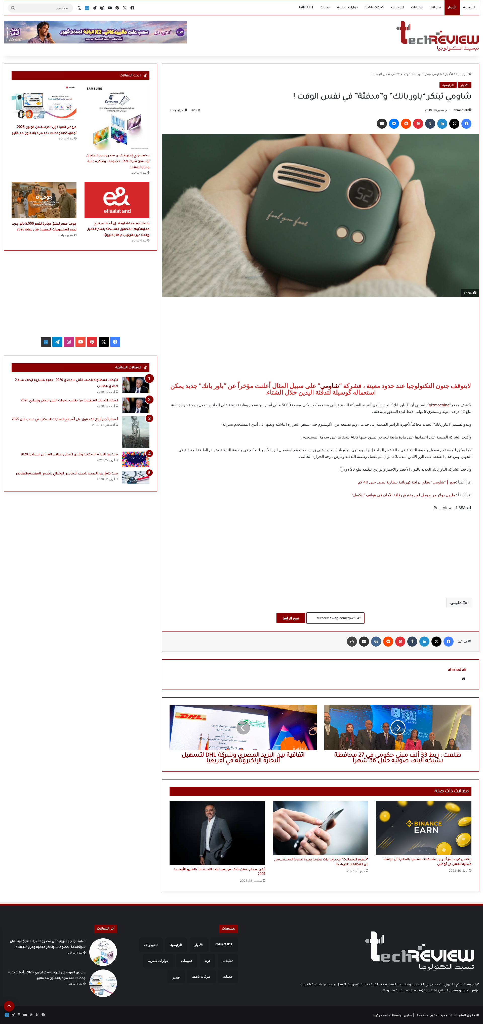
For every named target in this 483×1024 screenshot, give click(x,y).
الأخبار (452, 8)
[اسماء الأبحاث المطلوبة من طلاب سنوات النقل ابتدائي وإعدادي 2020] (135, 405)
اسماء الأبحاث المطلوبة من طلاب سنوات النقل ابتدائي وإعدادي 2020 (69, 401)
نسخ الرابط (291, 618)
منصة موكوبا (381, 1015)
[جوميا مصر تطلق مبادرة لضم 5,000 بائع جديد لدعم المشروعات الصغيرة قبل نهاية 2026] (44, 200)
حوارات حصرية (347, 8)
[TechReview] (437, 36)
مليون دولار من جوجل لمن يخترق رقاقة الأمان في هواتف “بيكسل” (403, 495)
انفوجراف (397, 8)
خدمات (325, 8)
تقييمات (417, 8)
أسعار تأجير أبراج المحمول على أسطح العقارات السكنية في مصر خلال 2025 (65, 419)
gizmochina (439, 405)
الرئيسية (469, 8)
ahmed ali (461, 110)
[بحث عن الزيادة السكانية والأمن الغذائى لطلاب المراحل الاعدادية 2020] (135, 459)
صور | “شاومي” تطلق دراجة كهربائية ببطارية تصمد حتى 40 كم (407, 482)
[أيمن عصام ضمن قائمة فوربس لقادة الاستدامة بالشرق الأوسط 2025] (217, 833)
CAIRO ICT (306, 8)
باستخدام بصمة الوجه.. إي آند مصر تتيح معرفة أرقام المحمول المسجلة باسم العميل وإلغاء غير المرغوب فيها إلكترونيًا (118, 229)
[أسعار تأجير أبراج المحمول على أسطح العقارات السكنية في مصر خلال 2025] (135, 432)
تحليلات (435, 8)
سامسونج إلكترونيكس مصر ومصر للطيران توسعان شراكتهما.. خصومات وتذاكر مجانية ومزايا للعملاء (117, 161)
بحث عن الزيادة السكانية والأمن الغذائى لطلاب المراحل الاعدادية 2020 (69, 455)
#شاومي (457, 602)
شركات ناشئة (374, 8)
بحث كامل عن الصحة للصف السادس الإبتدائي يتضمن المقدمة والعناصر (67, 474)
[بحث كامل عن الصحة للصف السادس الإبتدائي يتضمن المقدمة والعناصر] (135, 477)
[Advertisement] (320, 340)
